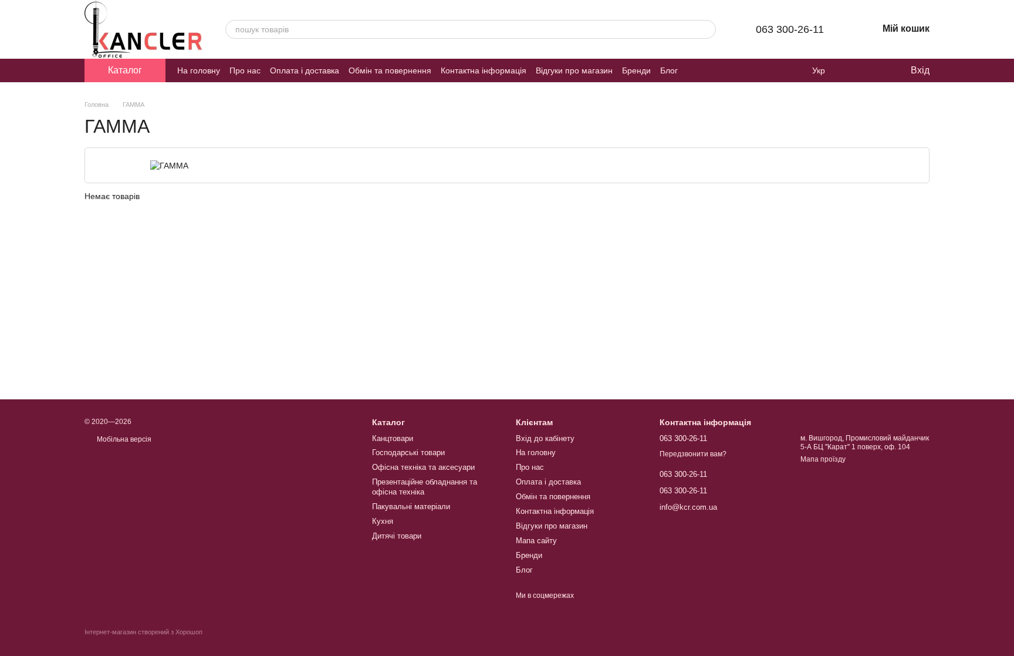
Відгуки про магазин (574, 70)
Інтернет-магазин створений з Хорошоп (143, 631)
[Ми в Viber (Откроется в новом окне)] (708, 70)
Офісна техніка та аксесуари (423, 467)
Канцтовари (392, 438)
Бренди (636, 70)
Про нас (245, 70)
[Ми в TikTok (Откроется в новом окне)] (736, 70)
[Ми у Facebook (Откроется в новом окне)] (694, 70)
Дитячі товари (396, 535)
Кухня (382, 521)
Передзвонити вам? (693, 454)
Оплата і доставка (304, 70)
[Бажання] (877, 70)
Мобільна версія (123, 439)
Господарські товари (408, 452)
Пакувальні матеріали (411, 506)
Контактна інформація (483, 70)
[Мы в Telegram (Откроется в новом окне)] (722, 70)
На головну (198, 70)
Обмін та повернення (390, 70)
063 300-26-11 (790, 29)
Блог (669, 70)
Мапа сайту (536, 540)
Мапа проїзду (823, 459)
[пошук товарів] (706, 29)
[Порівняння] (853, 70)
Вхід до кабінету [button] (545, 438)
